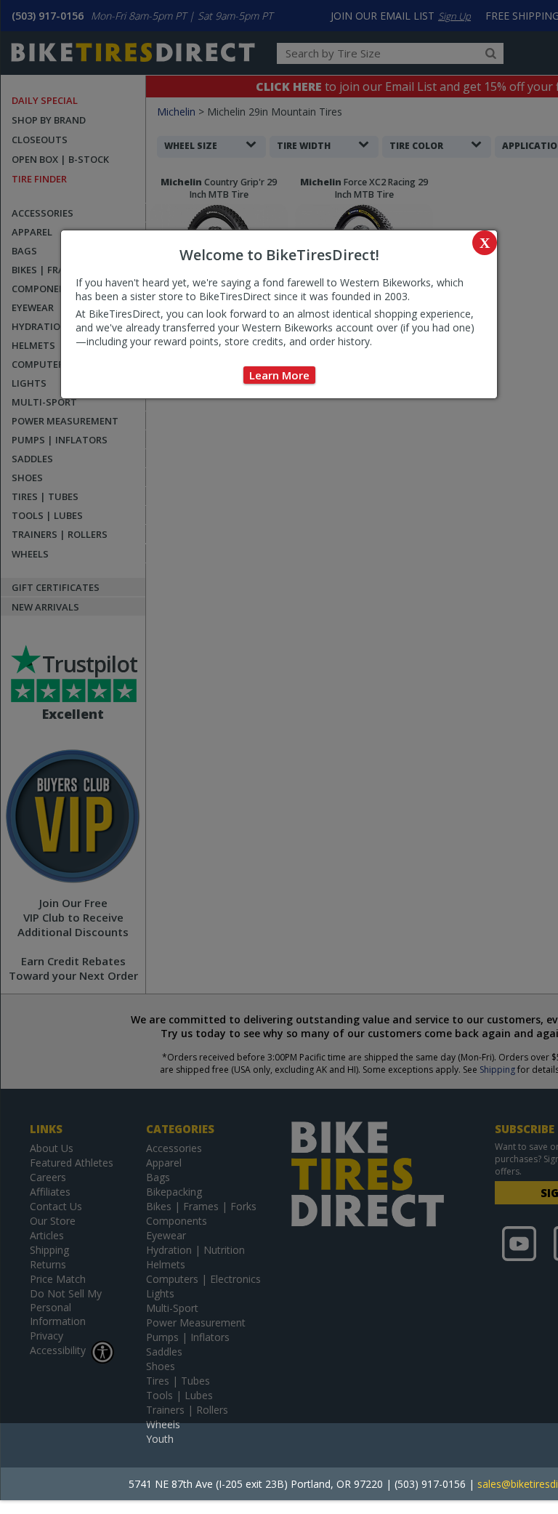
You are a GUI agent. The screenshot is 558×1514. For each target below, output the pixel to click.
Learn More (279, 375)
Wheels (163, 1424)
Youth (160, 1439)
